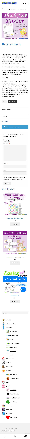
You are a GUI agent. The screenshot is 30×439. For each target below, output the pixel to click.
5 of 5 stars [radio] (9, 141)
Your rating (7, 140)
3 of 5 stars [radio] (6, 141)
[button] (26, 15)
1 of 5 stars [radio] (4, 141)
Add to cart (12, 101)
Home (4, 9)
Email (5, 170)
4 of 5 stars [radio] (8, 141)
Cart (23, 435)
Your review (7, 144)
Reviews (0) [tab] (4, 116)
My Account (5, 436)
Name (5, 163)
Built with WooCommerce (8, 430)
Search (15, 436)
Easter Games (16, 9)
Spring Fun (9, 9)
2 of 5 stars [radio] (5, 141)
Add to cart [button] (15, 224)
